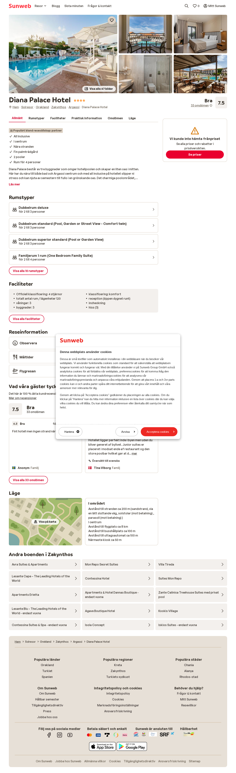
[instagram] (60, 737)
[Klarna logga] (125, 737)
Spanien (47, 677)
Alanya (188, 671)
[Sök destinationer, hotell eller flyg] (186, 6)
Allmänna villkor (95, 761)
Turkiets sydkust (118, 677)
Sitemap (194, 761)
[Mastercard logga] (89, 737)
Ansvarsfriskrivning (118, 711)
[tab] (17, 118)
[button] (63, 54)
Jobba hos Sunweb (68, 761)
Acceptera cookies (158, 431)
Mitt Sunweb (188, 699)
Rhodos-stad (189, 677)
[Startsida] (20, 6)
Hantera (69, 431)
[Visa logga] (98, 737)
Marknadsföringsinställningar (118, 705)
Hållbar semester (47, 699)
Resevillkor (189, 705)
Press (47, 711)
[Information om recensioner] (211, 105)
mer (134, 453)
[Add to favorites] (112, 20)
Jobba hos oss (47, 717)
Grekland (47, 665)
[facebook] (49, 737)
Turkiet (47, 671)
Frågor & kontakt (189, 693)
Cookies (118, 699)
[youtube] (70, 737)
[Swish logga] (116, 737)
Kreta (118, 665)
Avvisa (125, 431)
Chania (189, 665)
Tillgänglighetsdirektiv (47, 705)
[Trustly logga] (107, 737)
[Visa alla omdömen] (209, 103)
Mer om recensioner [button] (23, 398)
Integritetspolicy (118, 693)
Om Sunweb (47, 693)
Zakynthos (118, 671)
